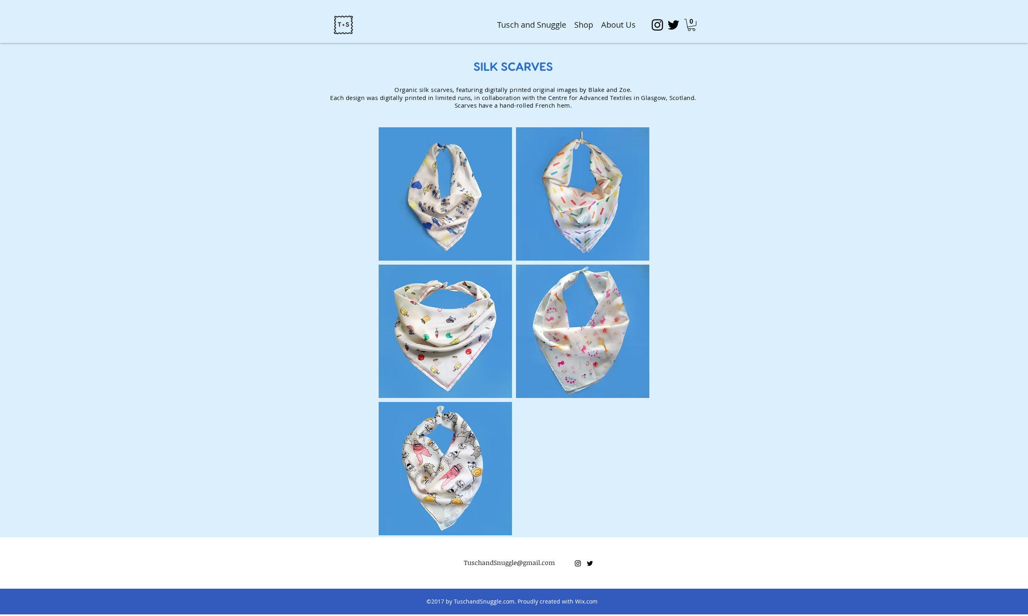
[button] (691, 25)
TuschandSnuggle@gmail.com (509, 562)
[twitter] (673, 25)
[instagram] (657, 25)
